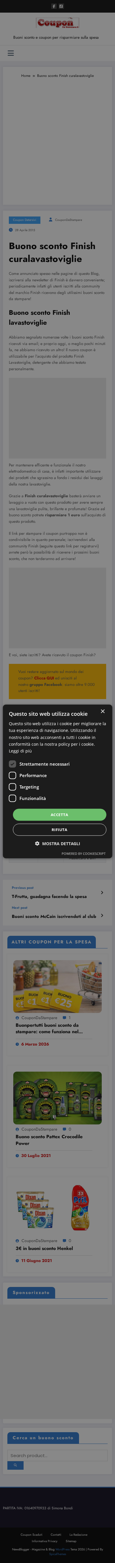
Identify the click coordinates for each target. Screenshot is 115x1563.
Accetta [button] (59, 814)
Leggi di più (20, 751)
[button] (57, 843)
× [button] (102, 711)
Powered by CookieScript (84, 853)
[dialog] (57, 781)
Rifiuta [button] (60, 829)
